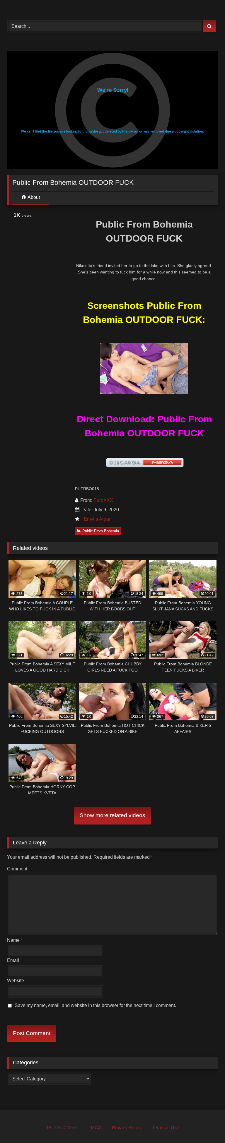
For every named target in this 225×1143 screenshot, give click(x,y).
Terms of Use (165, 1127)
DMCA (94, 1127)
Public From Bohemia (100, 531)
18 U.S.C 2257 (61, 1127)
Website (15, 980)
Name (15, 940)
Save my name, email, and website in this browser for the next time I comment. (95, 1005)
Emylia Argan (98, 519)
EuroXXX (103, 500)
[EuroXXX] (112, 8)
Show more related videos (112, 815)
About (33, 197)
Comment (17, 868)
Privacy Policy (127, 1127)
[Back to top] (206, 1125)
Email (14, 960)
